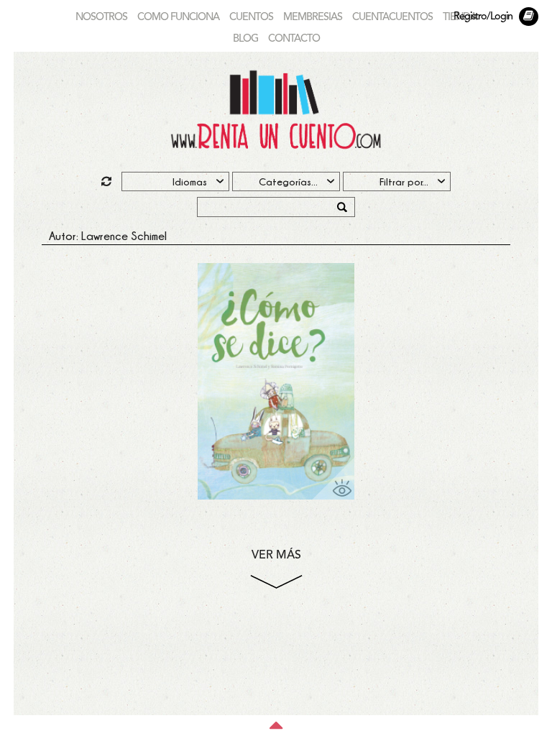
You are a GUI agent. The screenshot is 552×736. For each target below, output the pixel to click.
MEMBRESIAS (312, 17)
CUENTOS (251, 17)
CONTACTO (294, 39)
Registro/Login (483, 17)
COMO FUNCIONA (178, 17)
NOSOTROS (101, 17)
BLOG (245, 39)
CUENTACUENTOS (392, 17)
